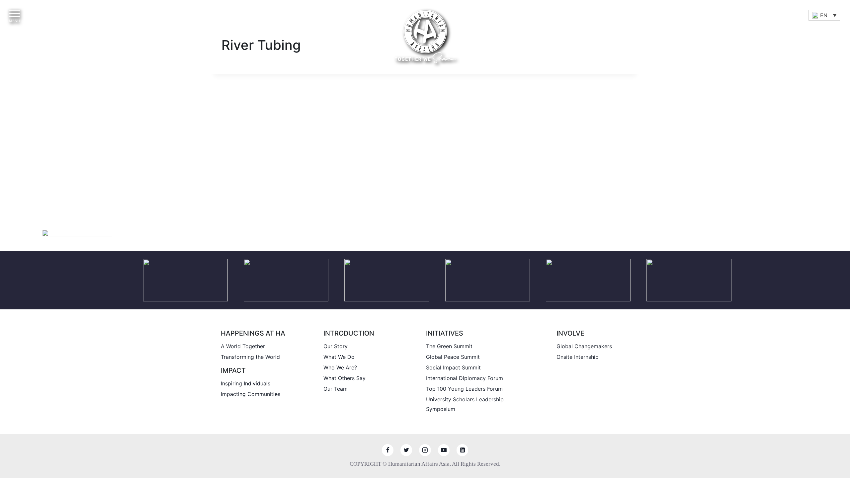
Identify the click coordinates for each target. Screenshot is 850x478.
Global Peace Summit (453, 357)
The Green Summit (449, 346)
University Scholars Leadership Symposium (465, 404)
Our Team (335, 388)
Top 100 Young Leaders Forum (464, 388)
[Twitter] (406, 450)
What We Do (339, 357)
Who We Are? (340, 367)
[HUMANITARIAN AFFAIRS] (425, 36)
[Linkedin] (462, 450)
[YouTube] (444, 450)
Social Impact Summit (453, 367)
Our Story (335, 346)
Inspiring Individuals (245, 383)
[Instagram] (425, 450)
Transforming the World (250, 357)
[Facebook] (387, 450)
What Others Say (344, 378)
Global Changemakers (584, 346)
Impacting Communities (250, 394)
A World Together (243, 346)
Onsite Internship (577, 357)
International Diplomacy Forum (464, 378)
